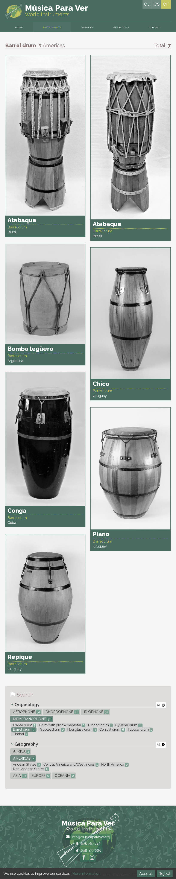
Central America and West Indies (70, 764)
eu (147, 3)
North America (114, 764)
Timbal (19, 734)
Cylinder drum (128, 725)
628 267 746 (90, 844)
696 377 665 (90, 851)
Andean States (26, 764)
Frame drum (23, 725)
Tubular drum (139, 729)
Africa (20, 751)
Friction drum (99, 725)
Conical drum (111, 729)
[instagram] (92, 858)
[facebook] (84, 858)
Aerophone (26, 712)
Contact (155, 27)
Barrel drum (23, 729)
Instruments (52, 27)
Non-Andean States (30, 769)
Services (87, 27)
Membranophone (31, 719)
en (166, 3)
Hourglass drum (81, 729)
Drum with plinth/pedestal (61, 725)
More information (85, 873)
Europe (40, 776)
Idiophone (95, 712)
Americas (23, 758)
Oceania (64, 776)
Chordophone (61, 712)
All (159, 705)
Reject (164, 873)
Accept (146, 873)
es (156, 3)
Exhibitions (121, 27)
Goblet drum (51, 729)
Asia (19, 776)
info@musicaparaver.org (90, 837)
